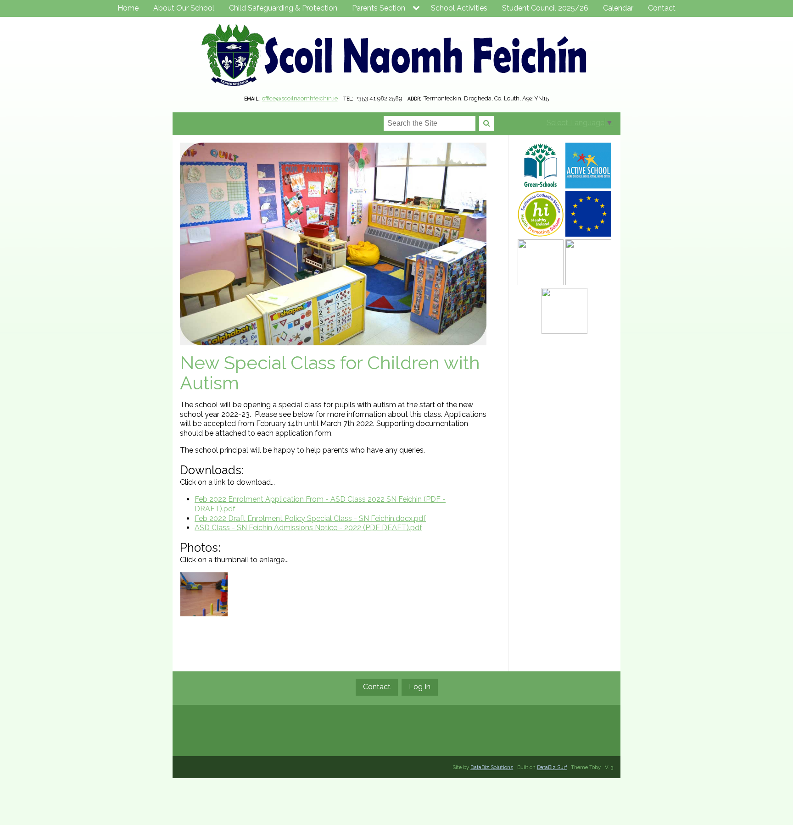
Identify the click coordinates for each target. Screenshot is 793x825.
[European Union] (588, 214)
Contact (662, 8)
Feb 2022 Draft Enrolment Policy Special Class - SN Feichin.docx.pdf (310, 518)
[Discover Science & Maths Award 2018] (564, 311)
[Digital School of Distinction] (588, 262)
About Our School (183, 8)
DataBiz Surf (552, 767)
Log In (419, 686)
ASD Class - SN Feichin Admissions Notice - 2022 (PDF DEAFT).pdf (308, 527)
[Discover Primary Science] (541, 262)
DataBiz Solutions (491, 767)
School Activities (459, 8)
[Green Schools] (541, 165)
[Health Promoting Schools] (541, 214)
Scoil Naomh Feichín (396, 57)
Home (128, 8)
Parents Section (378, 8)
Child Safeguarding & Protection (283, 8)
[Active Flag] (588, 165)
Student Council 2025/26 (545, 8)
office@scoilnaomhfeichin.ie (300, 98)
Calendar (618, 8)
